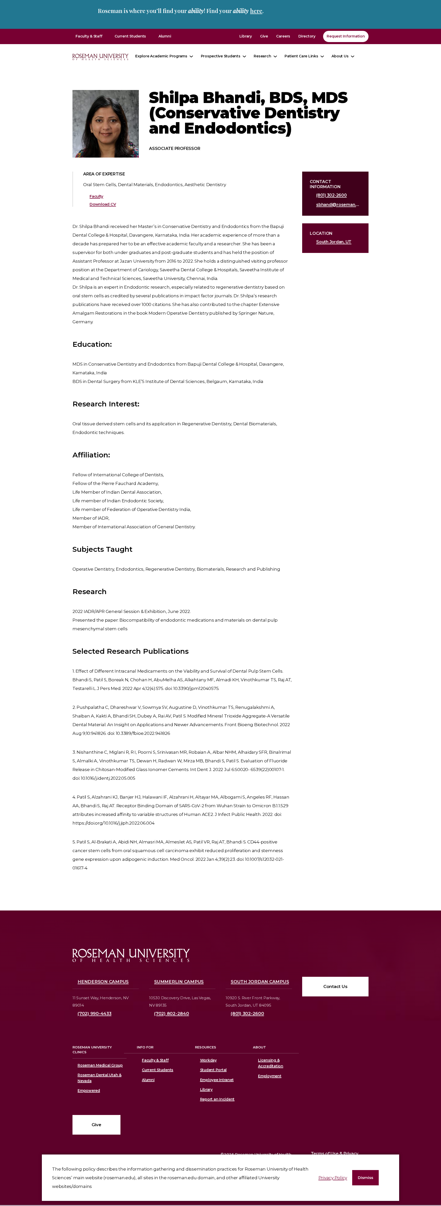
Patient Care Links (301, 56)
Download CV (103, 204)
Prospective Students (220, 56)
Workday (208, 1060)
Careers (283, 36)
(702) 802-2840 (171, 1013)
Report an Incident (217, 1099)
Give (264, 36)
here (256, 11)
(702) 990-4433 (95, 1013)
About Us (340, 56)
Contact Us (335, 986)
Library (245, 36)
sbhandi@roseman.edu (338, 204)
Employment (269, 1076)
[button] (365, 1178)
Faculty (96, 196)
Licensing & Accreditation (269, 1063)
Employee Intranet (217, 1079)
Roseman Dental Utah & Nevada (99, 1078)
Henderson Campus (103, 981)
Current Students (130, 36)
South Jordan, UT (333, 241)
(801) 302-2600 (331, 195)
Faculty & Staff (89, 36)
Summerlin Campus (179, 981)
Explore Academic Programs (161, 56)
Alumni (164, 36)
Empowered (89, 1090)
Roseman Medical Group (100, 1065)
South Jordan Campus (260, 981)
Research (262, 56)
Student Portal (213, 1070)
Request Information (346, 36)
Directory (306, 36)
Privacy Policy (332, 1177)
